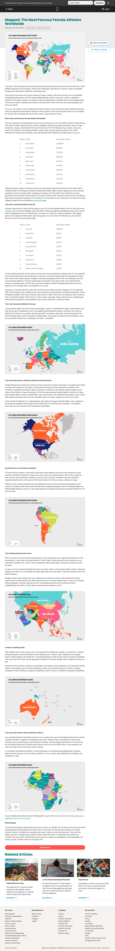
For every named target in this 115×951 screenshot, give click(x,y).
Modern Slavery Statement (93, 926)
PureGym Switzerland (12, 938)
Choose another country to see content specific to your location (28, 3)
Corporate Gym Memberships (14, 933)
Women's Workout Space (13, 921)
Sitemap (87, 933)
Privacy (87, 919)
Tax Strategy (89, 931)
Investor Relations (64, 921)
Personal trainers (10, 928)
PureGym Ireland (63, 933)
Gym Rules (88, 916)
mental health (37, 200)
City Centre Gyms (10, 931)
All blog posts (45, 847)
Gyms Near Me (10, 914)
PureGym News (30, 28)
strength (76, 133)
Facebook (35, 916)
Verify (87, 936)
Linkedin (34, 921)
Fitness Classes (10, 926)
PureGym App (62, 923)
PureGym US (62, 931)
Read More (10, 898)
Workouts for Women (43, 28)
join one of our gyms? (23, 818)
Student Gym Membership (13, 916)
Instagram (35, 919)
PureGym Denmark (11, 940)
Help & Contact (36, 914)
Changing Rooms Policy (92, 940)
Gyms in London (10, 923)
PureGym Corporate (64, 919)
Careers (60, 916)
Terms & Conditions (91, 914)
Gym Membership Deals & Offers (15, 936)
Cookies (87, 921)
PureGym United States (12, 943)
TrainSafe (8, 919)
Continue (99, 3)
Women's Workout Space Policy (95, 938)
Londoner (8, 211)
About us (61, 914)
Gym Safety (89, 923)
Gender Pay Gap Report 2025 (94, 928)
